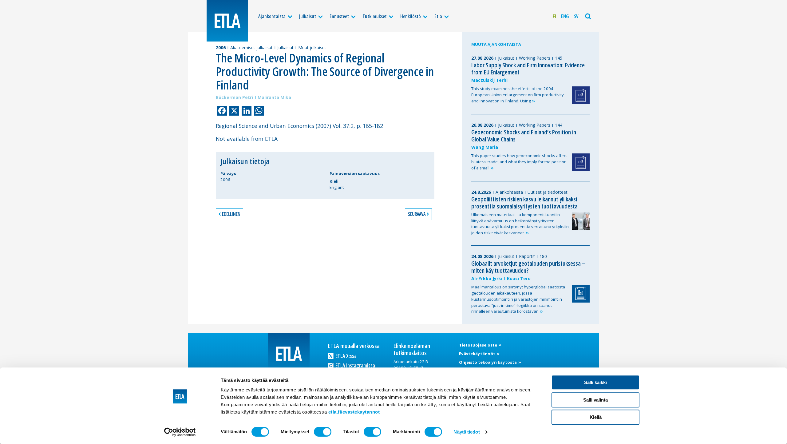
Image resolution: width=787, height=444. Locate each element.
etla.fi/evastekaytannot (354, 411)
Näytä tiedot (466, 431)
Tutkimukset (374, 16)
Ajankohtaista (272, 16)
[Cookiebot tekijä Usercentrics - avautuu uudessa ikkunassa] (180, 432)
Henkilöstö (410, 16)
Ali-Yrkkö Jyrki (486, 278)
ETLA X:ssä (345, 355)
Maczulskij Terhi (489, 80)
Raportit (527, 256)
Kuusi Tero (519, 278)
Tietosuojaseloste (478, 345)
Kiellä (596, 417)
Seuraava (416, 214)
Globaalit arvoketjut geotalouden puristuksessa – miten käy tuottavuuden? (528, 267)
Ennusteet (339, 16)
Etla (438, 16)
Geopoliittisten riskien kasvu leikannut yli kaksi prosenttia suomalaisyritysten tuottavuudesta (524, 202)
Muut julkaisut (312, 47)
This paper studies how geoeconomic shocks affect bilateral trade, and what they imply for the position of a (519, 162)
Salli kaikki (595, 382)
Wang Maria (484, 147)
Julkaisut (307, 16)
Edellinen (231, 214)
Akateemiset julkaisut (251, 47)
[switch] (322, 432)
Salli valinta (595, 399)
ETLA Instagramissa (354, 365)
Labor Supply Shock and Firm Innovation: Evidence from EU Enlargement (528, 68)
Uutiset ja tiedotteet (548, 192)
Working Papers (534, 58)
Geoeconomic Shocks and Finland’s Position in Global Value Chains (523, 135)
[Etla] (227, 21)
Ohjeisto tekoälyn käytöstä (488, 362)
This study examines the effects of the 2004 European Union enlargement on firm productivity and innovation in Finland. (517, 95)
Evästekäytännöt (477, 353)
